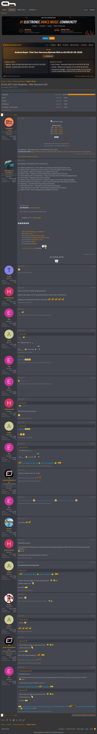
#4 (94, 288)
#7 (94, 356)
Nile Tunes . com (27, 233)
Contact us (62, 729)
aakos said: (22, 447)
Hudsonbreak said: (24, 671)
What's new (21, 10)
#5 (94, 309)
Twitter (29, 241)
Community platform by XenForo (49, 732)
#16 (94, 562)
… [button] (8, 115)
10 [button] (58, 94)
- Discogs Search (34, 208)
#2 (94, 160)
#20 (94, 667)
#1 (94, 118)
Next (15, 115)
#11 (94, 443)
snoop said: (22, 619)
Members (32, 10)
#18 (94, 616)
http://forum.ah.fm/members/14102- (31, 248)
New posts (4, 13)
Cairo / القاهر (32, 218)
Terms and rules (70, 729)
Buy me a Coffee (32, 156)
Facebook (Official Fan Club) (35, 237)
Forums (11, 10)
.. (56, 262)
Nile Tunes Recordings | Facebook (33, 231)
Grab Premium (23, 156)
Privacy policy (80, 729)
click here (67, 145)
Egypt (39, 218)
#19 (94, 637)
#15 (94, 540)
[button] (26, 10)
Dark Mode (6, 729)
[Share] (92, 118)
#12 (94, 470)
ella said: (21, 426)
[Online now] (9, 478)
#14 (94, 518)
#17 (94, 594)
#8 (94, 378)
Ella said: (21, 334)
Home (4, 10)
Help (86, 729)
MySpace (29, 243)
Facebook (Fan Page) (33, 235)
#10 (94, 422)
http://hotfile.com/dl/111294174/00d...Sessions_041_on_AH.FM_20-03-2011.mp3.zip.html (61, 152)
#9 (94, 399)
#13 (94, 497)
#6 (94, 330)
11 (11, 115)
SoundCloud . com (32, 239)
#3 (94, 266)
